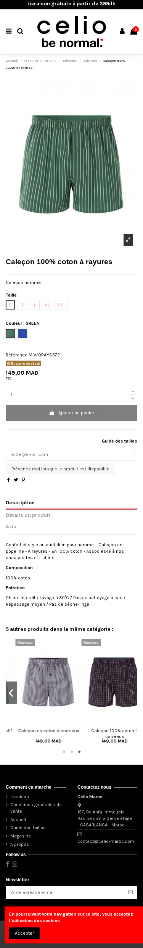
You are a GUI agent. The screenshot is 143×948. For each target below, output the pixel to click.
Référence (16, 355)
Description (20, 502)
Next (131, 693)
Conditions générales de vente (36, 808)
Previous (11, 693)
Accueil (18, 819)
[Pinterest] (23, 480)
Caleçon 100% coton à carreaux (104, 733)
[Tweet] (16, 480)
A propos (19, 844)
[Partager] (8, 480)
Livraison (19, 796)
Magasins (20, 836)
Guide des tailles (119, 441)
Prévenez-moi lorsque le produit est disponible (60, 469)
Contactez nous (94, 787)
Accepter (24, 933)
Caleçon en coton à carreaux (38, 730)
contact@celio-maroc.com (105, 841)
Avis (11, 526)
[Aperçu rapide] (38, 722)
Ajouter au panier (76, 412)
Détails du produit (28, 515)
